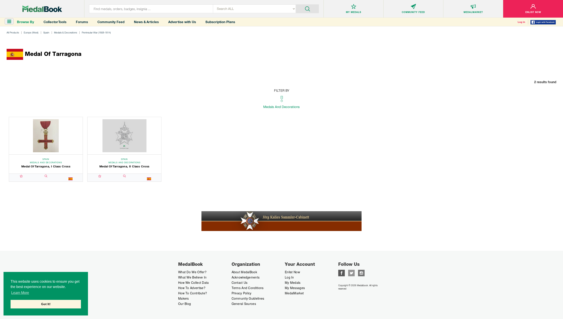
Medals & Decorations (65, 32)
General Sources (244, 303)
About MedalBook (244, 272)
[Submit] (307, 8)
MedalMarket (294, 293)
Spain (46, 32)
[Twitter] (351, 272)
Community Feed (110, 22)
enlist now (292, 272)
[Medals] (42, 9)
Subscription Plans (220, 22)
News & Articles (146, 22)
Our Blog (184, 303)
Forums (82, 22)
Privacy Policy (242, 293)
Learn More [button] (20, 293)
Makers (183, 298)
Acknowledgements (246, 277)
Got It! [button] (46, 304)
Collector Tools (55, 22)
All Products (13, 32)
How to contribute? (192, 293)
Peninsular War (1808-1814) (96, 32)
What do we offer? (192, 272)
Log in (521, 22)
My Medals (293, 282)
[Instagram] (361, 272)
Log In (289, 277)
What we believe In (192, 277)
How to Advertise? (191, 288)
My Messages (295, 288)
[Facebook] (341, 272)
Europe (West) (31, 32)
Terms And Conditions (248, 288)
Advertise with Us (182, 22)
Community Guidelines (248, 298)
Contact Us (240, 282)
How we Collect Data (193, 282)
